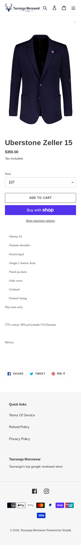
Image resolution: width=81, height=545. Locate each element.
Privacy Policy (19, 439)
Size (8, 174)
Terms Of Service (22, 415)
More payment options (40, 221)
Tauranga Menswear (33, 530)
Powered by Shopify (59, 530)
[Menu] (73, 8)
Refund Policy (19, 427)
